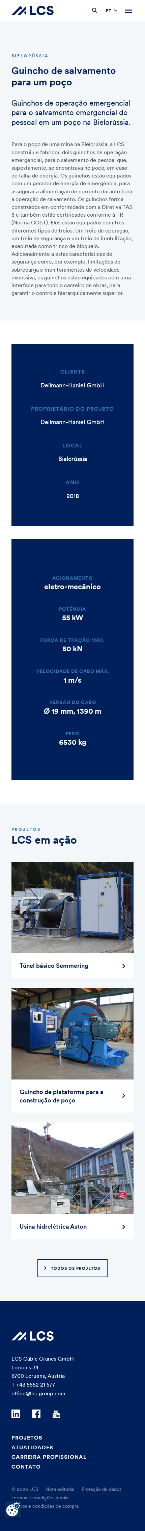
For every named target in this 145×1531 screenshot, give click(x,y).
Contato (26, 1466)
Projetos (26, 1437)
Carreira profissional (49, 1456)
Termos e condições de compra (45, 1506)
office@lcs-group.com (38, 1393)
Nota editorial (60, 1489)
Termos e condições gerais (39, 1498)
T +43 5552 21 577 (33, 1384)
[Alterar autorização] (13, 1509)
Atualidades (32, 1447)
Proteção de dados (101, 1489)
